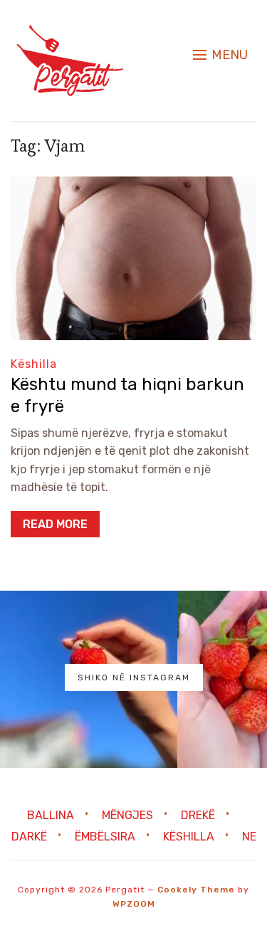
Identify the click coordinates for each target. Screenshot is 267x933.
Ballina (50, 815)
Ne (249, 836)
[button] (220, 55)
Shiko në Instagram (134, 677)
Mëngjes (127, 815)
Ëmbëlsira (105, 836)
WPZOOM (133, 904)
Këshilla (34, 364)
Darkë (29, 836)
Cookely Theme (196, 890)
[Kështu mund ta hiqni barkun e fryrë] (133, 186)
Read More (55, 524)
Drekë (198, 815)
